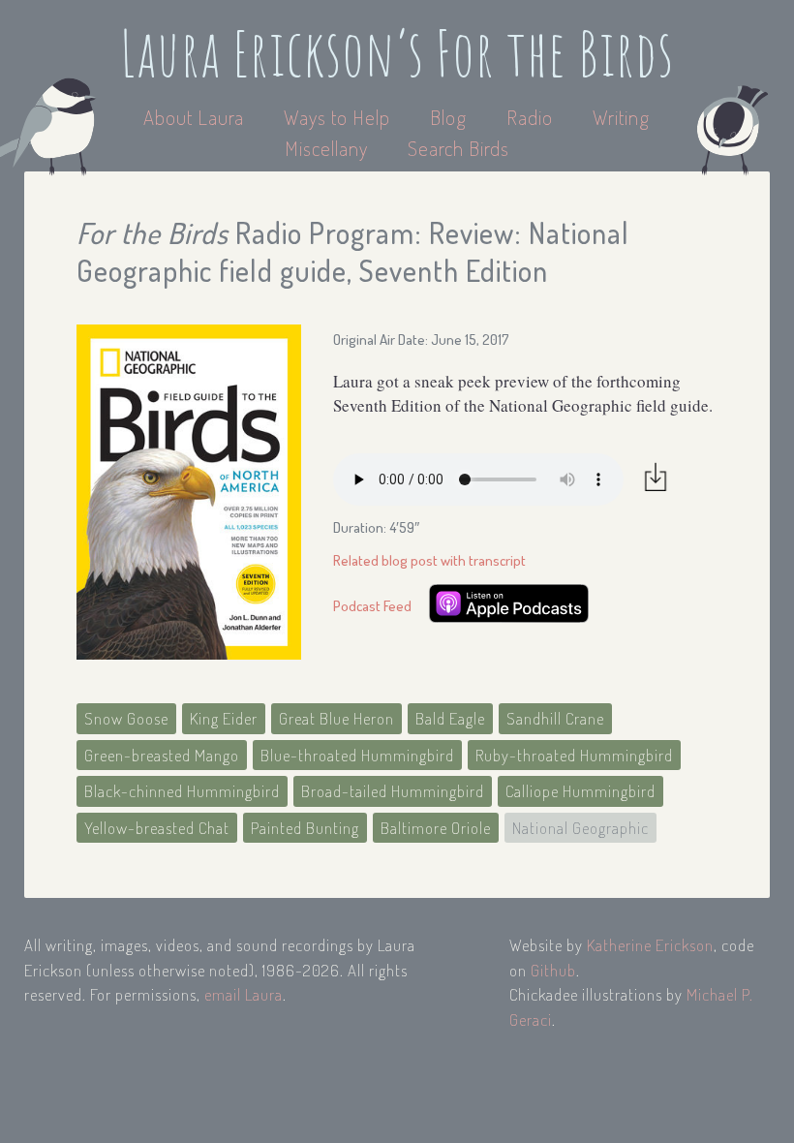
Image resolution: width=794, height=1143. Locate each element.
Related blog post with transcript (429, 560)
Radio (532, 117)
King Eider (224, 718)
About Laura (196, 117)
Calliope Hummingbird (580, 791)
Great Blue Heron (336, 718)
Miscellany (326, 148)
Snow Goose (126, 718)
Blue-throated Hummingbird (357, 755)
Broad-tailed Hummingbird (392, 791)
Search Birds (458, 148)
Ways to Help (339, 117)
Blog (448, 117)
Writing (621, 117)
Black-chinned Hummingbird (182, 791)
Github (553, 970)
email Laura (243, 994)
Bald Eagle (450, 718)
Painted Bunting (305, 828)
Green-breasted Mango (161, 755)
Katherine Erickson (650, 945)
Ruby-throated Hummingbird (574, 755)
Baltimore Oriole (436, 828)
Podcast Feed (372, 606)
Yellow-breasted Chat (156, 828)
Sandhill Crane (555, 718)
